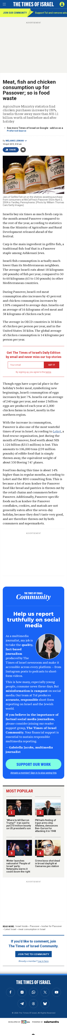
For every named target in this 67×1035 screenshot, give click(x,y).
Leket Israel (10, 929)
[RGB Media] (26, 1021)
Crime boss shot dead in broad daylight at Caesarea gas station (47, 863)
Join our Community (15, 12)
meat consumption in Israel (31, 929)
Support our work (33, 764)
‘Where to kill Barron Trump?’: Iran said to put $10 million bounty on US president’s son (18, 824)
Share (12, 150)
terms (48, 372)
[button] (62, 4)
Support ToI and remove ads (51, 12)
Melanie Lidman (15, 141)
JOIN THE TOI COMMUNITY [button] (33, 954)
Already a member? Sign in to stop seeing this (33, 772)
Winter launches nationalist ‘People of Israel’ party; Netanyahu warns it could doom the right (18, 866)
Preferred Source (16, 130)
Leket (57, 431)
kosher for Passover (52, 926)
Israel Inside (21, 926)
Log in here (43, 961)
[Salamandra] (51, 1022)
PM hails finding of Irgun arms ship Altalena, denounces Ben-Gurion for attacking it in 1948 (46, 825)
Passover (34, 926)
